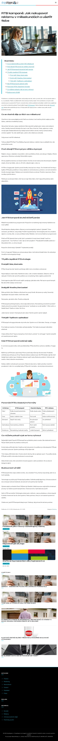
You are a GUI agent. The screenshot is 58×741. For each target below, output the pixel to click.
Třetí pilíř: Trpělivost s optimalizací (21, 81)
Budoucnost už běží (13, 92)
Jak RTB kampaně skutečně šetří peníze (20, 69)
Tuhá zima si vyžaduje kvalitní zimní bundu (18, 603)
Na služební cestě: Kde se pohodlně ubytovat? (19, 656)
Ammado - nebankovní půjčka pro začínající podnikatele (24, 586)
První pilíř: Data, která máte (19, 75)
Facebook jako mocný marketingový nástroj (23, 526)
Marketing (54, 509)
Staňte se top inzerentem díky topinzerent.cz (24, 561)
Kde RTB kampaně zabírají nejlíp (17, 84)
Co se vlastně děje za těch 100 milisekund (20, 64)
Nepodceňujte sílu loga (13, 544)
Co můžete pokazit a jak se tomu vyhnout (20, 89)
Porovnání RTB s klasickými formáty (18, 87)
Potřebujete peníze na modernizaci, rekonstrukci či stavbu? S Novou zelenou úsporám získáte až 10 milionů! (26, 620)
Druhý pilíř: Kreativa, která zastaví (20, 78)
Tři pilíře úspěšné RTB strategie (17, 72)
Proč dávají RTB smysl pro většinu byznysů (20, 67)
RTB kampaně (31, 105)
